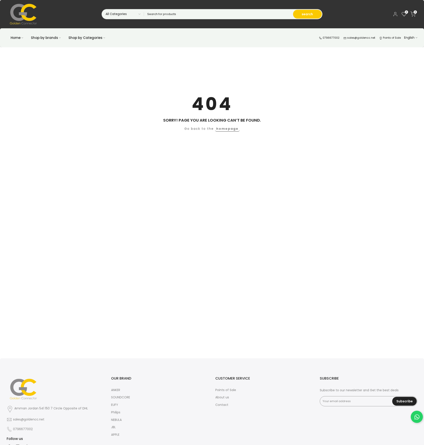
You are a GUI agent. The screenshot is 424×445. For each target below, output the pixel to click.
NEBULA (116, 420)
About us (222, 397)
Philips (115, 412)
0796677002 (330, 38)
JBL (113, 427)
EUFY (114, 405)
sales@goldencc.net (360, 38)
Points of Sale (391, 38)
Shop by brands (44, 37)
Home (16, 37)
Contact (221, 405)
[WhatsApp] (417, 417)
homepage (227, 128)
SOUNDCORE (120, 397)
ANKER (115, 390)
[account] (395, 14)
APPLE (115, 434)
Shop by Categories (85, 37)
